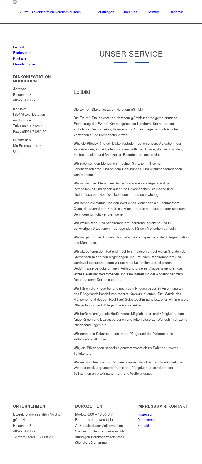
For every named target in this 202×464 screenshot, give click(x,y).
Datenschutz (146, 419)
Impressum (145, 414)
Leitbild (18, 47)
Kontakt (143, 425)
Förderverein (22, 52)
